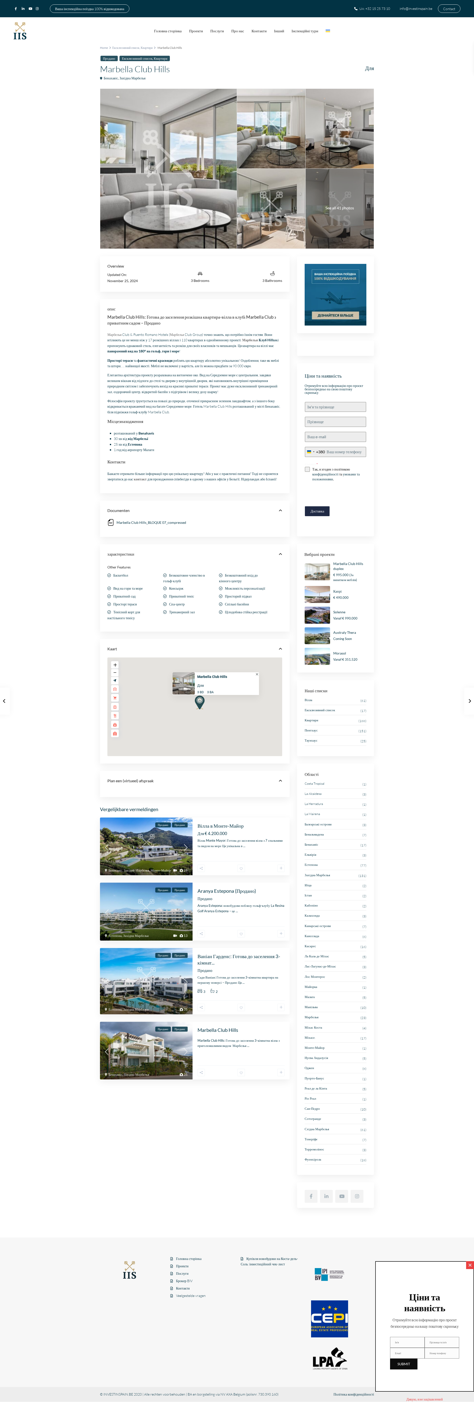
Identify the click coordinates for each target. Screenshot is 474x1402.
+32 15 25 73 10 (377, 8)
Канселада (312, 936)
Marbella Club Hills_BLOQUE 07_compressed (151, 522)
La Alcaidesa (313, 794)
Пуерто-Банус (314, 1078)
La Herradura (314, 804)
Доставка (317, 511)
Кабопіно (311, 905)
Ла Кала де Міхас (317, 956)
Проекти (196, 31)
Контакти (259, 31)
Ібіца (308, 885)
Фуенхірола (313, 1159)
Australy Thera (344, 632)
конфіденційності (325, 474)
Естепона (115, 936)
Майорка (311, 987)
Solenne (339, 612)
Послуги (217, 31)
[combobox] (315, 452)
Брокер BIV (184, 1281)
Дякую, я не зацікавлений (424, 1399)
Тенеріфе (311, 1139)
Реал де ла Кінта (316, 1088)
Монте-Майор (161, 870)
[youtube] (30, 9)
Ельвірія (310, 854)
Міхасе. (310, 1037)
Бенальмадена (314, 834)
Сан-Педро (312, 1109)
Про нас (237, 31)
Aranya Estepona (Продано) (227, 891)
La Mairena (312, 814)
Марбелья (311, 1017)
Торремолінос (314, 1149)
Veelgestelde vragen (191, 1295)
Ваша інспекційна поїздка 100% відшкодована (89, 8)
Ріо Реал (310, 1098)
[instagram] (37, 9)
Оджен (309, 1068)
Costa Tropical (314, 783)
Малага (310, 997)
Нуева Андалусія (316, 1058)
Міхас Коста (313, 1027)
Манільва (311, 1007)
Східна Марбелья (317, 1129)
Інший (279, 31)
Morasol (339, 653)
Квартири (147, 48)
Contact (449, 8)
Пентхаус (311, 730)
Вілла (308, 700)
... (244, 846)
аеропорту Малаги (140, 450)
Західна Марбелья (132, 78)
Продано (109, 58)
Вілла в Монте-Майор (221, 826)
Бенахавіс (111, 78)
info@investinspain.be (416, 8)
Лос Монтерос (315, 977)
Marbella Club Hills (212, 677)
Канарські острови (318, 926)
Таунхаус (311, 740)
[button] (198, 702)
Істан (308, 895)
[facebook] (17, 9)
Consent (311, 464)
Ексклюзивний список (125, 48)
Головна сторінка (168, 31)
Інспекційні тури (305, 31)
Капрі (337, 591)
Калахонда (312, 915)
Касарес (310, 946)
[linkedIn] (23, 9)
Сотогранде (313, 1119)
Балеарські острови (318, 824)
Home (104, 48)
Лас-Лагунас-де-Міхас (320, 966)
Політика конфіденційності (354, 1394)
